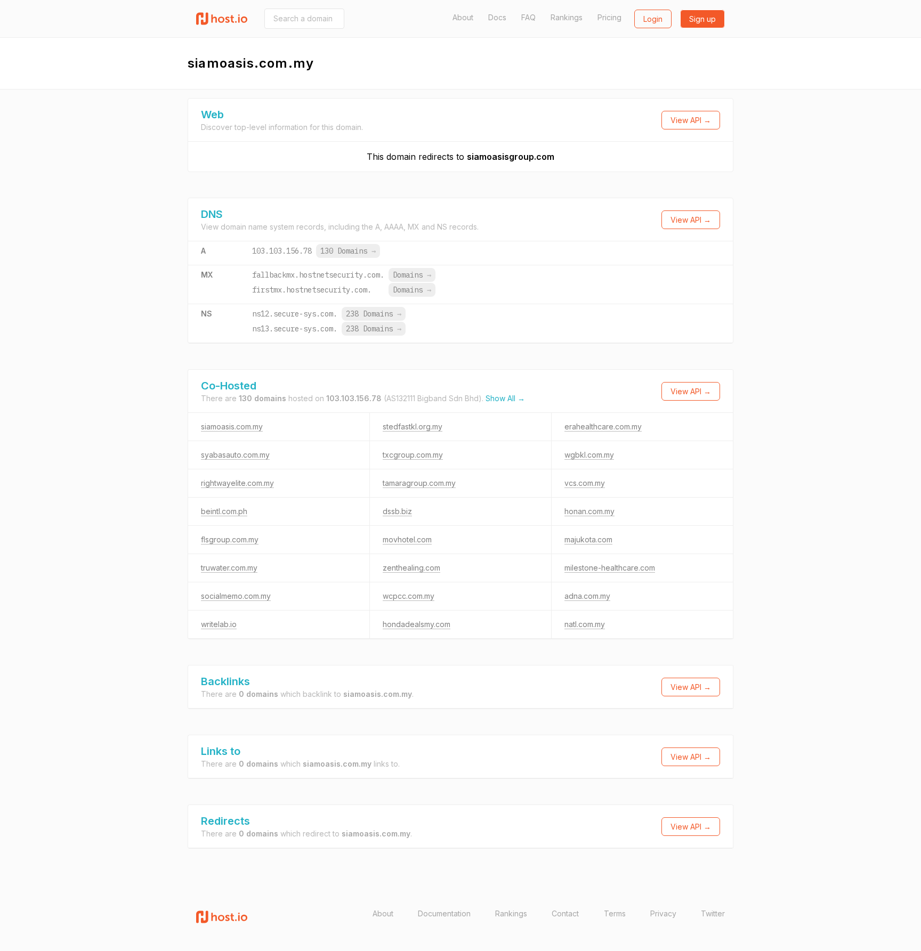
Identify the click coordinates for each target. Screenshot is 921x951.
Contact (565, 913)
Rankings (567, 17)
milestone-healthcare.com (609, 567)
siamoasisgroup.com (510, 156)
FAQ (528, 17)
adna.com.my (587, 595)
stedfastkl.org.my (412, 426)
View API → (690, 120)
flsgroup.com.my (229, 539)
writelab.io (219, 624)
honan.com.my (589, 511)
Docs (497, 17)
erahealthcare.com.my (603, 426)
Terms (615, 913)
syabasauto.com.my (235, 454)
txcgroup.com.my (413, 454)
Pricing (609, 17)
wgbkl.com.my (589, 454)
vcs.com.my (584, 482)
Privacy (663, 913)
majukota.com (588, 539)
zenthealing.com (411, 567)
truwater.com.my (229, 567)
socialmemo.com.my (236, 595)
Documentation (444, 913)
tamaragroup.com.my (419, 482)
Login (653, 18)
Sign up (702, 18)
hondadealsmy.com (416, 624)
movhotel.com (407, 539)
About (463, 17)
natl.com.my (584, 624)
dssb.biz (397, 511)
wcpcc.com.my (408, 595)
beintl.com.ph (224, 511)
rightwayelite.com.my (237, 482)
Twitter (713, 913)
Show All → (505, 398)
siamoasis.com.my (232, 426)
